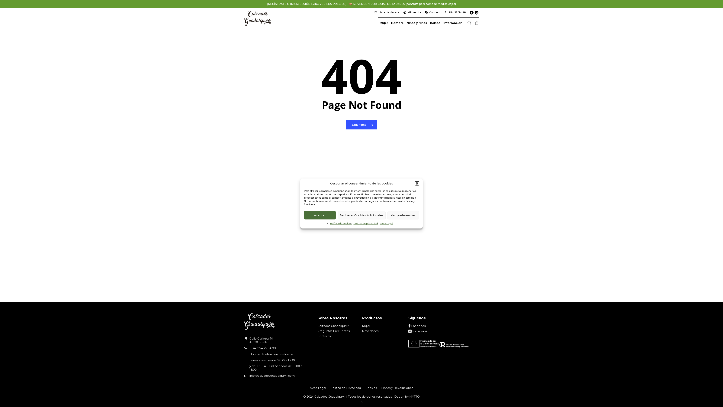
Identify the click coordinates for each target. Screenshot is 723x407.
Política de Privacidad (345, 388)
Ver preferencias (403, 215)
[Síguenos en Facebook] (472, 13)
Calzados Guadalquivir (333, 326)
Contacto (324, 336)
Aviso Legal (386, 223)
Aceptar (320, 215)
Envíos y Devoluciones (397, 388)
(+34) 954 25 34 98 (262, 348)
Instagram (419, 331)
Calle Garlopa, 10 (261, 338)
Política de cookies (341, 223)
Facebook (418, 326)
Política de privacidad (366, 223)
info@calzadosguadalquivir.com (272, 375)
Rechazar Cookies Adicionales (362, 215)
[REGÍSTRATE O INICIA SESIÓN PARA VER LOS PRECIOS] (306, 4)
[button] (417, 183)
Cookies (371, 388)
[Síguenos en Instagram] (476, 13)
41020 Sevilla (258, 342)
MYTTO (414, 396)
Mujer (366, 326)
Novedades (370, 331)
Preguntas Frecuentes (333, 331)
